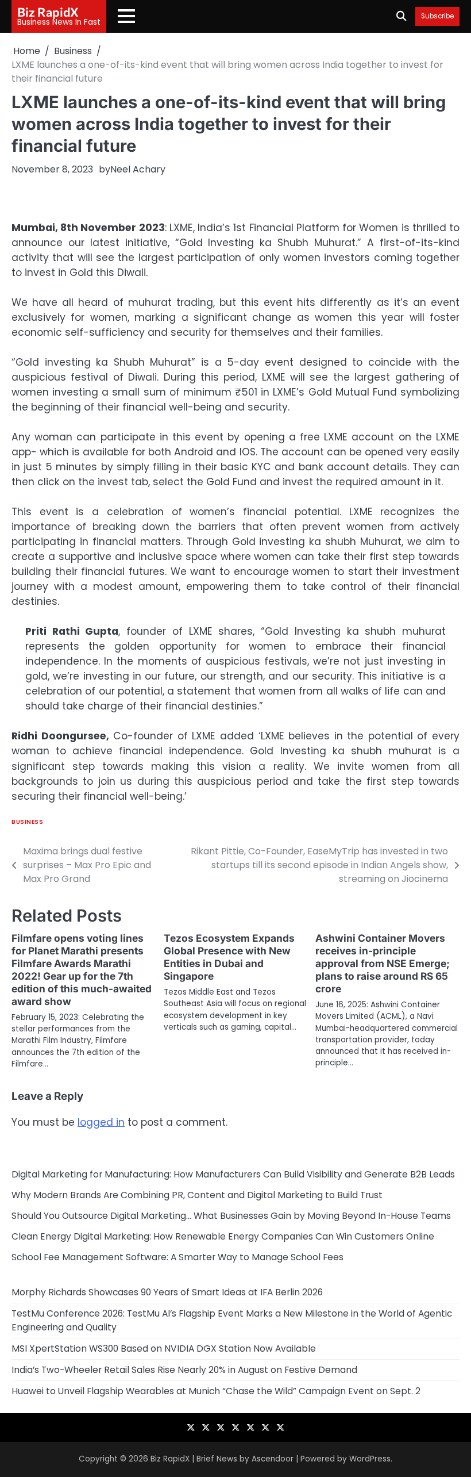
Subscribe (437, 16)
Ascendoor (273, 1458)
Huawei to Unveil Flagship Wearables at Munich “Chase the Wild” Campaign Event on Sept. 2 (215, 1391)
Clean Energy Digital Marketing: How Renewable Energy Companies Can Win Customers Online (222, 1236)
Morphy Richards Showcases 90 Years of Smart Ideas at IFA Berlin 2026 (167, 1292)
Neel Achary (137, 169)
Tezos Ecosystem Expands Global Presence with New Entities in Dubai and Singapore (229, 957)
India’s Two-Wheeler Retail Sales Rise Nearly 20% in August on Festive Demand (184, 1370)
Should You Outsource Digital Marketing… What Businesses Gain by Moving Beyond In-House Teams (231, 1216)
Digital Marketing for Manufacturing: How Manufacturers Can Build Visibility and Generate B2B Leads (233, 1174)
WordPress (370, 1458)
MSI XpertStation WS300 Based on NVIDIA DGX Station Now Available (163, 1348)
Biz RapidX (48, 11)
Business (27, 822)
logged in (101, 1122)
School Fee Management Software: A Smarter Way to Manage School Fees (177, 1257)
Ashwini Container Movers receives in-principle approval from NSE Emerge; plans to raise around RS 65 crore (382, 963)
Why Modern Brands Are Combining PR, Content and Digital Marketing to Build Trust (197, 1195)
